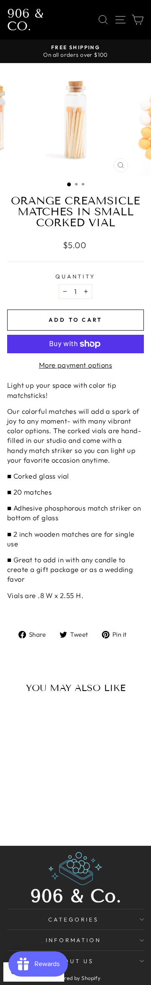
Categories (73, 919)
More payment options (75, 364)
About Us (73, 961)
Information (74, 940)
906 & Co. (25, 20)
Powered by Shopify (75, 977)
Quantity (75, 276)
